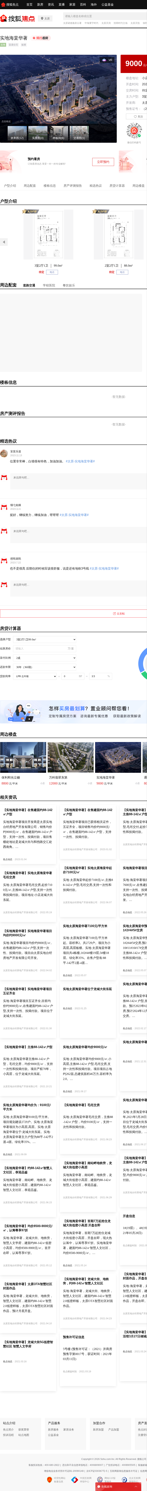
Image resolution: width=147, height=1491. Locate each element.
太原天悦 (135, 23)
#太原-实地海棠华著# (80, 461)
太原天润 (106, 23)
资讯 (51, 4)
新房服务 (53, 1429)
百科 (83, 4)
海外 (94, 4)
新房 (40, 4)
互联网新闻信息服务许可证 (123, 1471)
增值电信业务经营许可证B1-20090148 (64, 1471)
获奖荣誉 (23, 1429)
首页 (29, 4)
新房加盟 (98, 1429)
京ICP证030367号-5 (96, 1471)
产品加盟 (113, 1429)
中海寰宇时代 (91, 23)
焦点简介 (8, 1429)
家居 (72, 4)
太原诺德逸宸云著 (72, 23)
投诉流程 (8, 1434)
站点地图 (23, 1434)
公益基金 (107, 4)
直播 (62, 4)
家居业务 (68, 1429)
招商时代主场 (120, 23)
